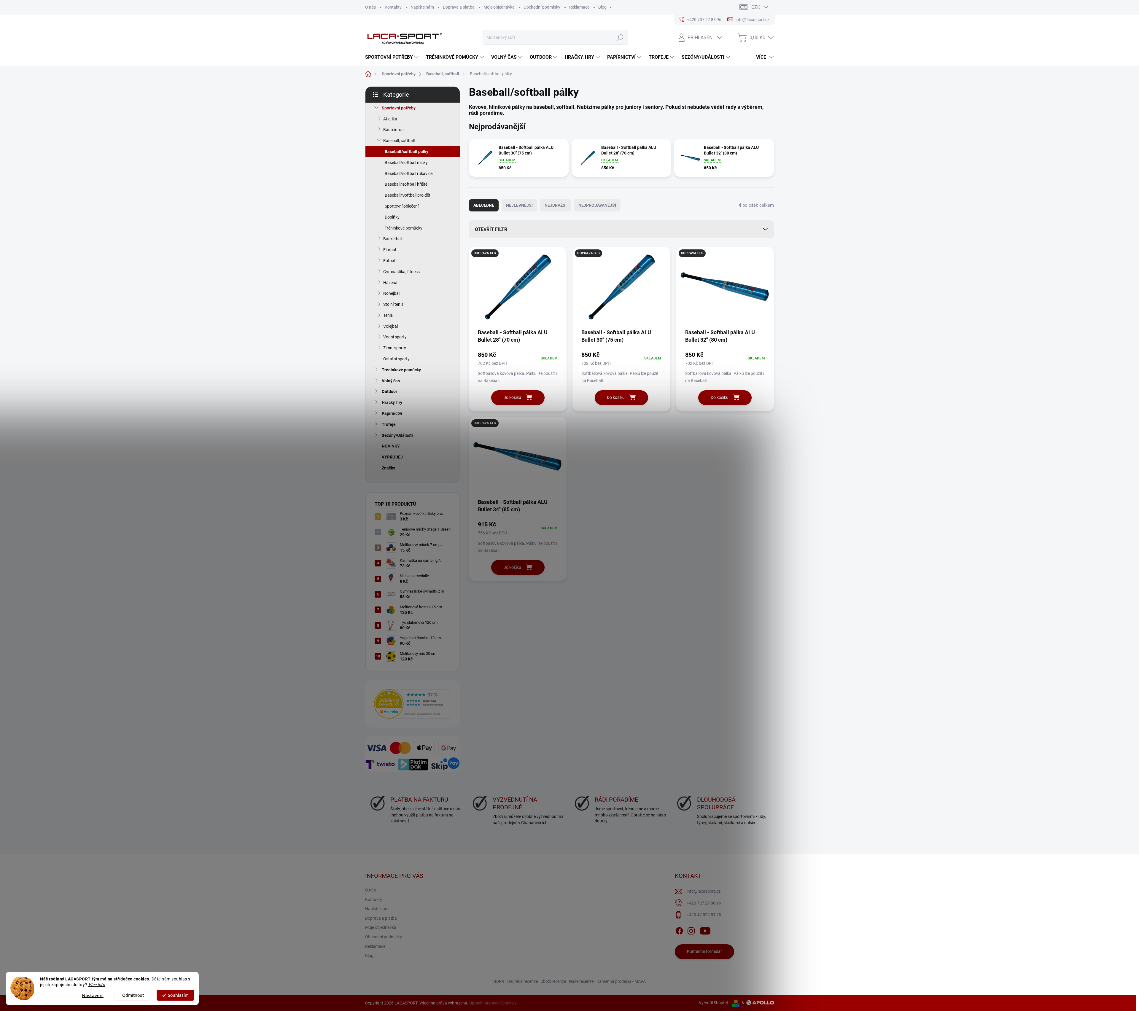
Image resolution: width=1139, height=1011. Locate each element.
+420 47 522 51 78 (704, 914)
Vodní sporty (395, 337)
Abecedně (483, 205)
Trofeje (389, 424)
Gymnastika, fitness (401, 271)
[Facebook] (679, 929)
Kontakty (393, 7)
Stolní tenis (393, 304)
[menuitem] (392, 57)
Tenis (388, 315)
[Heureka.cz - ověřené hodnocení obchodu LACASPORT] (412, 704)
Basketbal (392, 238)
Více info (96, 984)
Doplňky (392, 217)
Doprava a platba (459, 7)
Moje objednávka (499, 7)
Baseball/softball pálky (406, 151)
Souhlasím (178, 995)
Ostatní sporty (396, 358)
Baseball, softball (399, 140)
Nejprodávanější (597, 205)
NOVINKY (391, 446)
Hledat (620, 37)
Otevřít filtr (491, 229)
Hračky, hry (392, 402)
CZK (755, 7)
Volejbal (390, 326)
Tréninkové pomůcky (403, 228)
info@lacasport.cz (703, 891)
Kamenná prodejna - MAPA (621, 981)
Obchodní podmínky (542, 7)
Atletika (390, 119)
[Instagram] (691, 929)
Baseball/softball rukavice (408, 173)
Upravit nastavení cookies (492, 1003)
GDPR (498, 981)
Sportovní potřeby (399, 108)
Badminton (393, 129)
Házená (390, 282)
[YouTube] (705, 929)
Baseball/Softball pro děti (408, 195)
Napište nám (422, 7)
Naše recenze (581, 981)
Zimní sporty (394, 348)
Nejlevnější (519, 205)
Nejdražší (556, 205)
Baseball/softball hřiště (406, 184)
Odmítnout (133, 995)
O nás (370, 7)
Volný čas (391, 380)
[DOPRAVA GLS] (518, 290)
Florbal (389, 249)
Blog (602, 7)
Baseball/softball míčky (406, 162)
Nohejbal (391, 293)
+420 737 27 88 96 (704, 903)
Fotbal (389, 260)
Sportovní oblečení (402, 206)
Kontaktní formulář (704, 951)
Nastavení (93, 995)
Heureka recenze (522, 981)
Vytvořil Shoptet (713, 1002)
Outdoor (389, 391)
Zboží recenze (553, 981)
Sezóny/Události (397, 435)
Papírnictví (392, 413)
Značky (388, 468)
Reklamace (579, 7)
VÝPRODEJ (392, 457)
